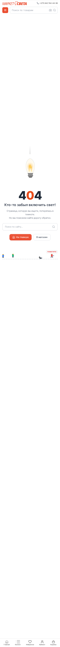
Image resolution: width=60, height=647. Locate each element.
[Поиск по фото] (50, 10)
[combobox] (34, 10)
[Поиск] (54, 10)
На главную (22, 237)
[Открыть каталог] (5, 10)
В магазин (41, 237)
